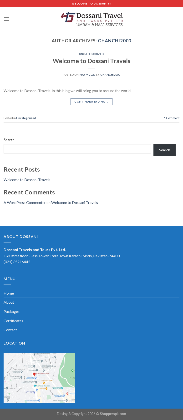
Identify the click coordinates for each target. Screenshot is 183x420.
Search (9, 140)
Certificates (13, 320)
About (9, 302)
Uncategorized (91, 53)
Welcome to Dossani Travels (91, 60)
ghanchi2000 (114, 40)
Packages (12, 311)
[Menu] (6, 19)
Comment (171, 118)
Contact (10, 329)
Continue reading (91, 101)
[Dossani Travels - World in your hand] (91, 19)
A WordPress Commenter (25, 202)
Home (9, 293)
